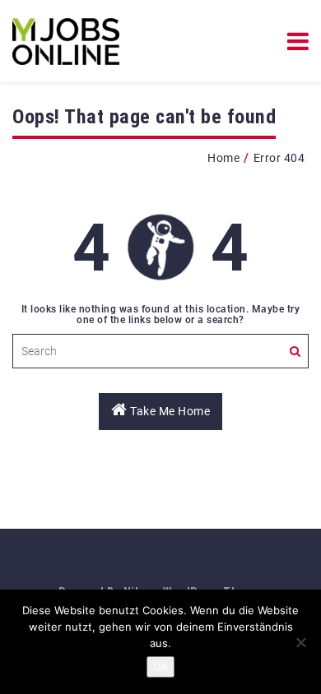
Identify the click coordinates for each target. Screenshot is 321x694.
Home (223, 157)
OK (160, 666)
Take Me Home (169, 411)
